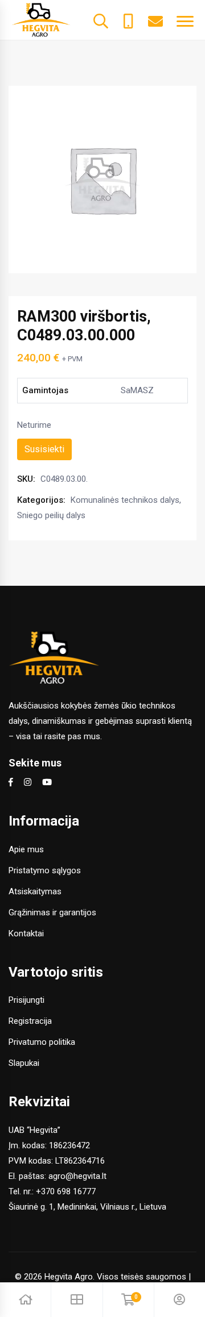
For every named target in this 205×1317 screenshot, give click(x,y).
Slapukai (24, 1063)
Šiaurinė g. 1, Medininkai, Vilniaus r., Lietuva (87, 1207)
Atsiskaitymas (35, 891)
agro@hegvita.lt (77, 1176)
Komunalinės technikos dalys (125, 500)
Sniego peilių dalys (51, 515)
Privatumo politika (42, 1042)
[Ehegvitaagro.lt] (41, 19)
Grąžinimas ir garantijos (52, 912)
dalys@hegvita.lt (155, 20)
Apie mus (26, 849)
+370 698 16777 (66, 1191)
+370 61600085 (128, 20)
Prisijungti (26, 1000)
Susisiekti (44, 449)
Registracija (30, 1021)
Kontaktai (26, 933)
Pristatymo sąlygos (45, 870)
